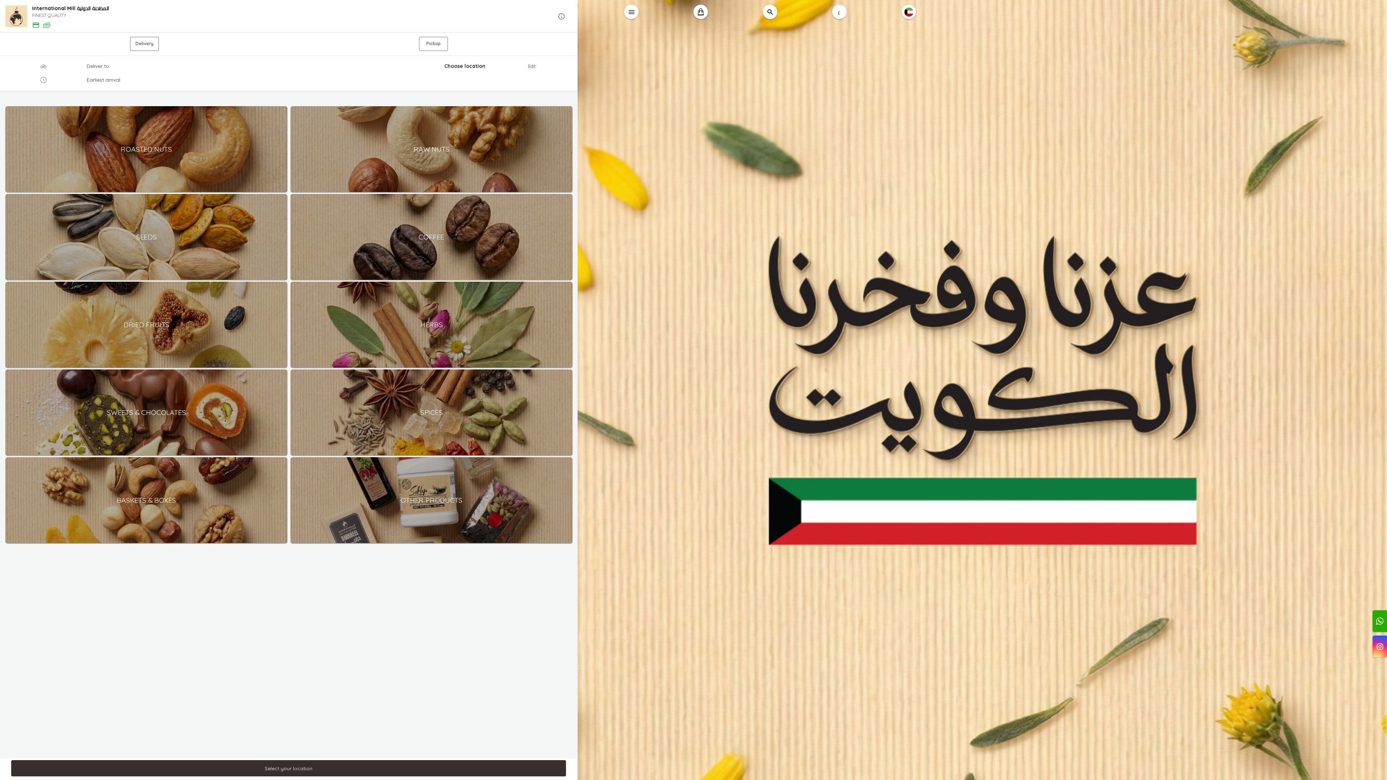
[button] (289, 16)
